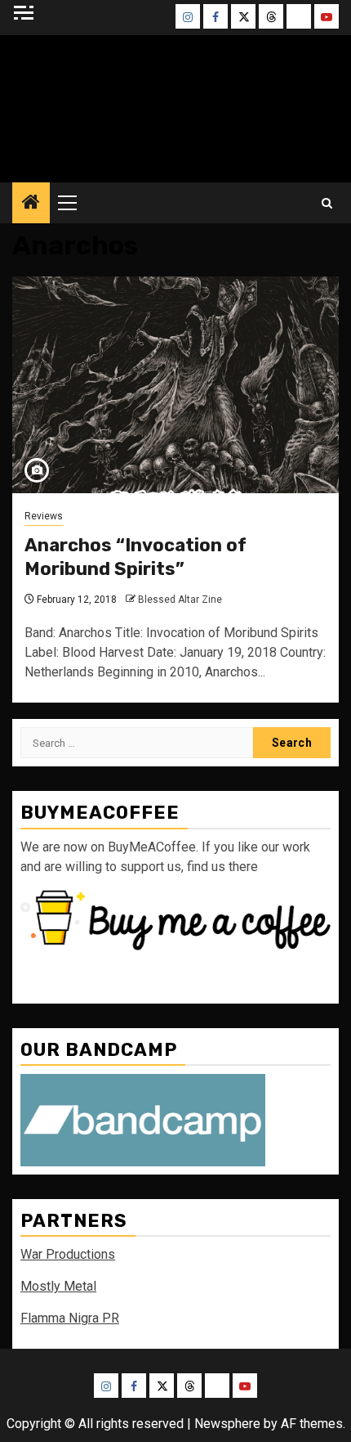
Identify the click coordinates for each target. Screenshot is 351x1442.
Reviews (43, 516)
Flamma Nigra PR (69, 1318)
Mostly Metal (58, 1286)
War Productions (67, 1254)
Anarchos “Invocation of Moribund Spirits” (135, 557)
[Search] (327, 203)
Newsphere (227, 1423)
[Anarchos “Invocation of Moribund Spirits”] (175, 384)
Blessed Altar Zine (180, 599)
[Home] (31, 203)
